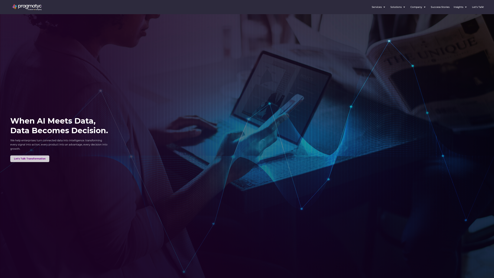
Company (416, 7)
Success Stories (440, 7)
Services (377, 7)
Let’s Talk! (478, 7)
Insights (458, 7)
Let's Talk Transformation (30, 158)
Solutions (396, 7)
